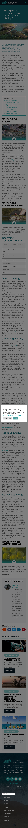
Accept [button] (15, 418)
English (6, 793)
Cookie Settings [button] (7, 418)
